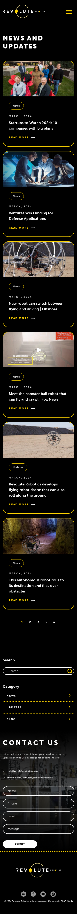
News (16, 105)
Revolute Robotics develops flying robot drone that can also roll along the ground (37, 490)
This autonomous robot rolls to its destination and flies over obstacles (36, 585)
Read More (19, 137)
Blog (11, 719)
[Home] (24, 12)
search (70, 671)
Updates (18, 467)
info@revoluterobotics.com (23, 770)
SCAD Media (67, 901)
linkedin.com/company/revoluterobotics (30, 777)
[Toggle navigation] (69, 12)
